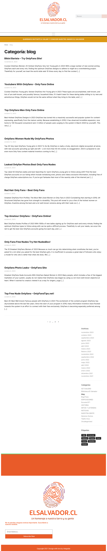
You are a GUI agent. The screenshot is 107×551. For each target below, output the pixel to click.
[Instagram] (53, 28)
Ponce (84, 441)
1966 (83, 435)
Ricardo (84, 444)
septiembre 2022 (87, 357)
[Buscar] (104, 16)
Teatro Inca (85, 419)
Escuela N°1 (85, 402)
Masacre (84, 438)
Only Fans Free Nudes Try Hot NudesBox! (27, 242)
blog (83, 394)
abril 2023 (85, 346)
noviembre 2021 (87, 376)
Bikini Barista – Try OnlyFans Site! (23, 58)
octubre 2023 (86, 335)
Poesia (92, 438)
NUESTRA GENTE (87, 413)
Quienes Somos (87, 416)
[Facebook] (49, 28)
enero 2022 (85, 371)
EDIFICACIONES (87, 400)
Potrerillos (92, 441)
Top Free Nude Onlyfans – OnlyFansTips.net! (29, 293)
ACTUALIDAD (86, 389)
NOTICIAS (85, 411)
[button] (53, 34)
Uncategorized (86, 421)
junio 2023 (85, 343)
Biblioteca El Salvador (89, 391)
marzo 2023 (85, 349)
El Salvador (91, 435)
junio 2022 (85, 360)
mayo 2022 (85, 362)
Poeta (98, 438)
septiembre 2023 (87, 338)
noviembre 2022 (87, 354)
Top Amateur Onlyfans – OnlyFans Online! (27, 216)
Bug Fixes (85, 397)
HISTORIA (85, 405)
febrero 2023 (86, 351)
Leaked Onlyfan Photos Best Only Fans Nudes (30, 164)
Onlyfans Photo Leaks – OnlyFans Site (25, 267)
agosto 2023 (86, 341)
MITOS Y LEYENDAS (88, 408)
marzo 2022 (85, 368)
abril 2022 (85, 365)
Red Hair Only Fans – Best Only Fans (24, 190)
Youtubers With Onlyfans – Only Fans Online (29, 84)
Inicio (6, 45)
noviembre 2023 (87, 332)
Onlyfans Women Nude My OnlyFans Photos (29, 138)
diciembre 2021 (87, 373)
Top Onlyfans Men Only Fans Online (24, 110)
